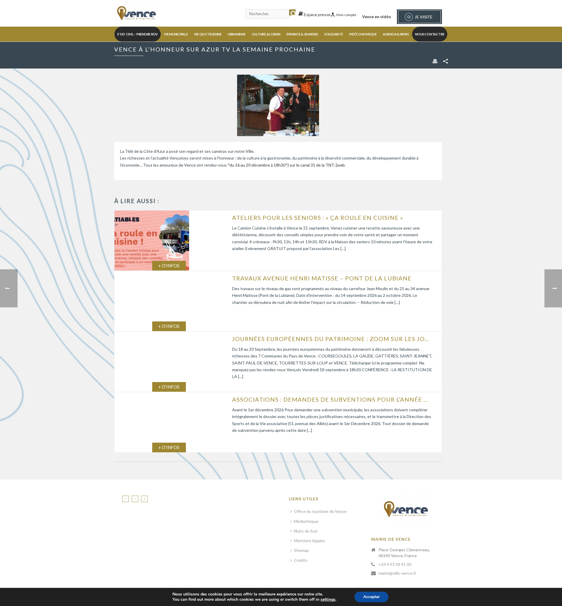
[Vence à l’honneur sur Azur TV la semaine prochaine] (278, 105)
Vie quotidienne (208, 34)
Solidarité (333, 34)
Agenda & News (396, 34)
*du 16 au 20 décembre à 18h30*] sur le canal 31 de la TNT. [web (286, 164)
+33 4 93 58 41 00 (394, 564)
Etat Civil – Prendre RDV (137, 34)
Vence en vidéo (376, 16)
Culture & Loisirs (266, 34)
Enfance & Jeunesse (302, 34)
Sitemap (301, 550)
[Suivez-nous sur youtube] (144, 499)
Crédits (301, 560)
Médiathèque (306, 521)
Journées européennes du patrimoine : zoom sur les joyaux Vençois (332, 338)
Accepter (371, 597)
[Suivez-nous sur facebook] (125, 499)
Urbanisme (237, 34)
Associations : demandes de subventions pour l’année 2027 (332, 399)
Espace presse (316, 14)
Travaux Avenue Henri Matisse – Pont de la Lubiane (322, 278)
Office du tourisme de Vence (320, 511)
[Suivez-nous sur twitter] (135, 499)
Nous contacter (430, 34)
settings (328, 599)
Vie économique (363, 34)
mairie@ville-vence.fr (397, 573)
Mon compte (346, 15)
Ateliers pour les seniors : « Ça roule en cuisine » (317, 217)
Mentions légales (309, 540)
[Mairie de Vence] (136, 13)
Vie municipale (176, 34)
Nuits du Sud (305, 530)
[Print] (435, 60)
